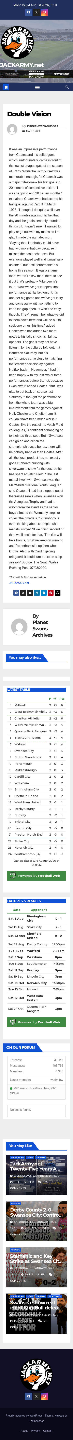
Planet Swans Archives (42, 126)
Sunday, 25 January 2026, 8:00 (36, 1314)
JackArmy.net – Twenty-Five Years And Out (36, 1169)
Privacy (35, 1430)
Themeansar (36, 1420)
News (30, 1157)
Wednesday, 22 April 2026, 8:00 (36, 1175)
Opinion (40, 1157)
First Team (17, 1157)
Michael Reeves (37, 1228)
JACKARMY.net (22, 65)
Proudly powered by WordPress (24, 1415)
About (24, 1430)
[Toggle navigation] (37, 87)
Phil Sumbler (24, 1182)
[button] (67, 87)
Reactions (55, 1296)
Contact (47, 1430)
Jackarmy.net (24, 1321)
